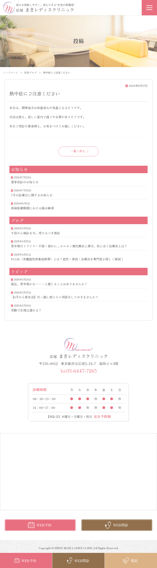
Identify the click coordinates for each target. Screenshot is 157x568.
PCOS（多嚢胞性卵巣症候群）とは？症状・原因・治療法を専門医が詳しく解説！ (67, 259)
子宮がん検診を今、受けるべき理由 (35, 233)
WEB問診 (120, 524)
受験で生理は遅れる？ (26, 310)
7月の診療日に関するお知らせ (31, 195)
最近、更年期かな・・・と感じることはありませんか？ (49, 284)
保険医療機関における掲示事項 (32, 208)
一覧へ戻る (78, 151)
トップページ (10, 72)
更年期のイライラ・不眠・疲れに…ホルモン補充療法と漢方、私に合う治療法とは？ (69, 246)
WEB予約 (44, 524)
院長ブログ (30, 72)
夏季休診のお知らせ (24, 182)
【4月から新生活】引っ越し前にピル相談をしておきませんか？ (54, 297)
